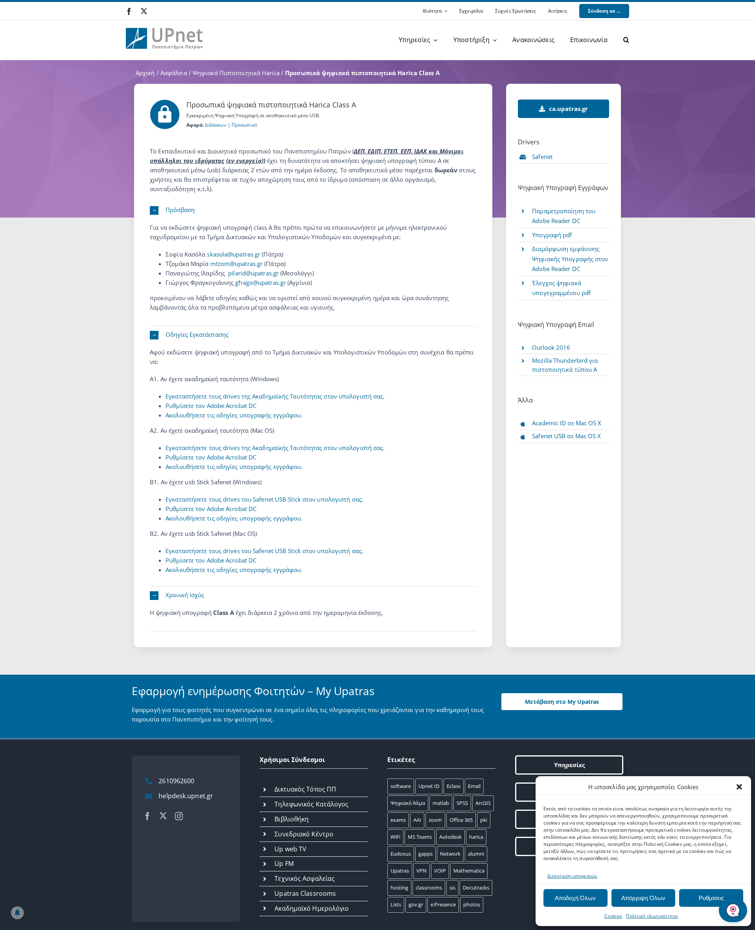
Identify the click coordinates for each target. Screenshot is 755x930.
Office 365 (461, 819)
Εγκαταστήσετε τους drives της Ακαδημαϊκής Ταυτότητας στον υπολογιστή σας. (275, 396)
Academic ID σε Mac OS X (566, 423)
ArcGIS (483, 802)
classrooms (429, 887)
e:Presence (443, 904)
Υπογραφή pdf (552, 235)
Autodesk (450, 836)
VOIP (440, 870)
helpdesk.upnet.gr (185, 796)
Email (474, 786)
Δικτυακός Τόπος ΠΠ (305, 789)
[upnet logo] (165, 23)
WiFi (395, 836)
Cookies (613, 916)
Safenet (542, 157)
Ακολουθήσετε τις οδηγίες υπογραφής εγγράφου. (234, 570)
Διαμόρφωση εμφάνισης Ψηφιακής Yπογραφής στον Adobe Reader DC (570, 259)
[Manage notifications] (17, 912)
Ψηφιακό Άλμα (407, 802)
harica (476, 836)
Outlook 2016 (551, 347)
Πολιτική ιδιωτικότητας (652, 916)
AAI (417, 819)
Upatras (399, 870)
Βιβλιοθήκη (291, 819)
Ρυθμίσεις (711, 898)
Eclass (453, 786)
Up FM (284, 863)
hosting (399, 887)
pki (483, 819)
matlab (441, 802)
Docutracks (476, 887)
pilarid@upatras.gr (253, 273)
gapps (425, 853)
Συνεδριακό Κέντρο (303, 834)
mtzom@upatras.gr (236, 264)
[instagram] (179, 816)
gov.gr (416, 904)
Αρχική (145, 73)
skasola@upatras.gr (233, 254)
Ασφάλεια (173, 73)
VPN (421, 870)
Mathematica (468, 870)
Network (450, 853)
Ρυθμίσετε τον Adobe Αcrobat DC (211, 406)
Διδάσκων (215, 125)
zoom (435, 819)
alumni (476, 853)
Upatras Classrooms (305, 893)
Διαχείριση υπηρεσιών (572, 876)
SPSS (462, 802)
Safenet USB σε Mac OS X (566, 436)
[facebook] (129, 11)
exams (398, 819)
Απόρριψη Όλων (643, 898)
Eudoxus (400, 853)
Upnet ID (428, 786)
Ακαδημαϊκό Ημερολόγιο (311, 908)
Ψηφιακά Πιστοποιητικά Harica (236, 73)
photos (471, 904)
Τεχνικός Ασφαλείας (304, 878)
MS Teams (420, 836)
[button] (739, 787)
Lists (395, 904)
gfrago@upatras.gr (260, 282)
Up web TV (290, 849)
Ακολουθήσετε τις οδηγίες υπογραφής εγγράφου (233, 415)
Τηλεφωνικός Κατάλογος (311, 804)
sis (452, 887)
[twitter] (143, 11)
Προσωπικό (244, 125)
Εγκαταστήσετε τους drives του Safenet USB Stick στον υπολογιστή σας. (264, 499)
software (400, 786)
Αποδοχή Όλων (575, 898)
